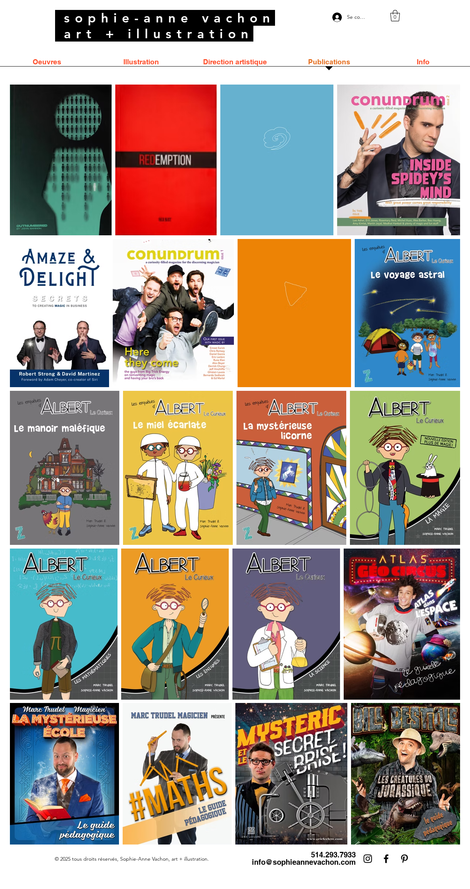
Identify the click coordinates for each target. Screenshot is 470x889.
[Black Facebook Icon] (386, 858)
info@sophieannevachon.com (304, 862)
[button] (395, 15)
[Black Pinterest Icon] (404, 858)
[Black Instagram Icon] (367, 858)
